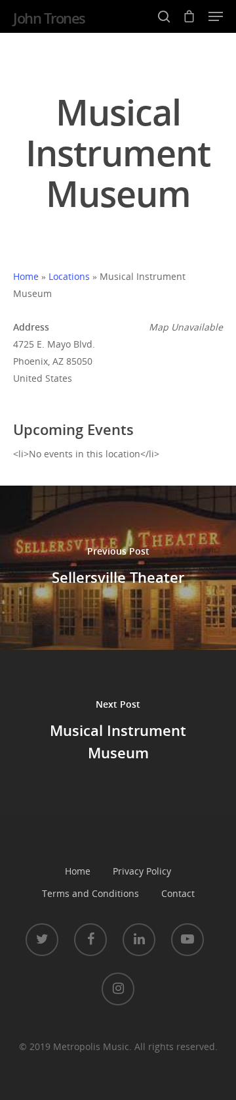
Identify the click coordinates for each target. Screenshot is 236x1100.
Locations (69, 276)
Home (26, 276)
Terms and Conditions (90, 893)
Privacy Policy (142, 871)
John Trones (49, 18)
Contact (178, 893)
